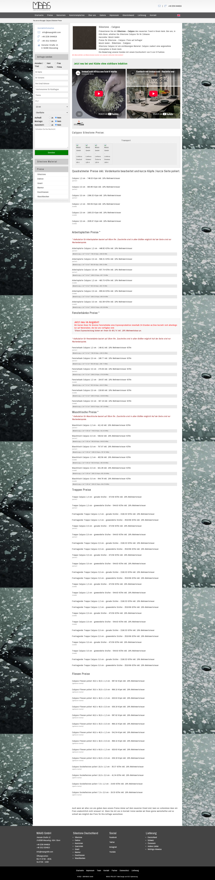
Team (99, 870)
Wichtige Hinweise (155, 849)
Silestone (41, 174)
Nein (59, 117)
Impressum (114, 15)
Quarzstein (79, 846)
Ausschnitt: (39, 124)
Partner (114, 870)
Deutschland (152, 837)
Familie (49, 67)
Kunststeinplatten (77, 15)
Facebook (113, 837)
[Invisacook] (79, 122)
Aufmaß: (38, 117)
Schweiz (151, 840)
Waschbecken (43, 196)
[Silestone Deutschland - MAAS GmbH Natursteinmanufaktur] (42, 6)
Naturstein (61, 15)
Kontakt (153, 15)
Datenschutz (124, 870)
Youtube (112, 851)
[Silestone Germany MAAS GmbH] (178, 15)
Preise (50, 15)
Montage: (39, 121)
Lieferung (142, 15)
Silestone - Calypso (109, 27)
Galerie (103, 15)
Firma (59, 67)
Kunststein (79, 843)
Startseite (39, 15)
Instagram (113, 847)
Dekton (40, 178)
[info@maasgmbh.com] (159, 6)
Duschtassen (43, 192)
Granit (40, 183)
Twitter (112, 842)
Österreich (152, 843)
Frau (58, 63)
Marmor (40, 187)
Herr (48, 63)
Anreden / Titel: (39, 65)
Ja (52, 117)
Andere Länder (153, 846)
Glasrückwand (128, 15)
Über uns (92, 15)
